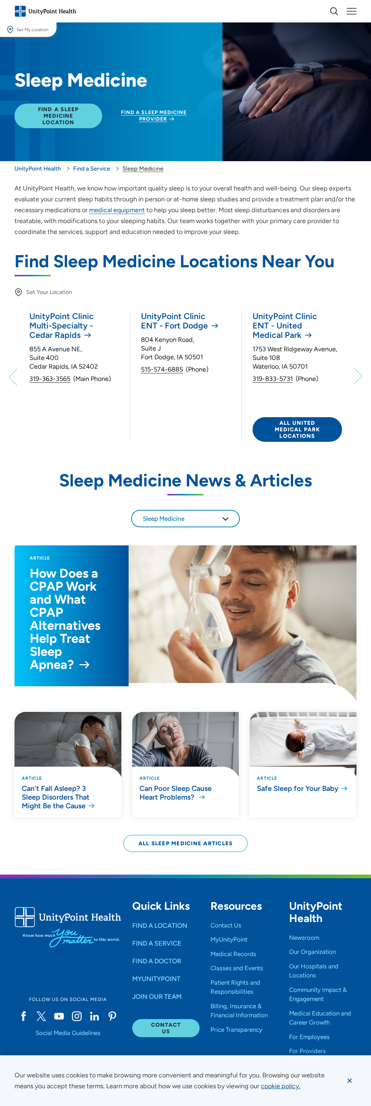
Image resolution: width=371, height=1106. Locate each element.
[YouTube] (59, 1016)
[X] (41, 1016)
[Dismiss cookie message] (350, 1081)
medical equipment (117, 210)
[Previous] (14, 376)
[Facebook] (23, 1016)
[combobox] (185, 518)
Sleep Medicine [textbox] (163, 518)
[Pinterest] (112, 1016)
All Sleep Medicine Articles (185, 843)
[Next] (356, 376)
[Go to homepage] (45, 11)
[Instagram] (76, 1016)
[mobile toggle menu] (334, 11)
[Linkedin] (94, 1016)
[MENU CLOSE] (352, 11)
